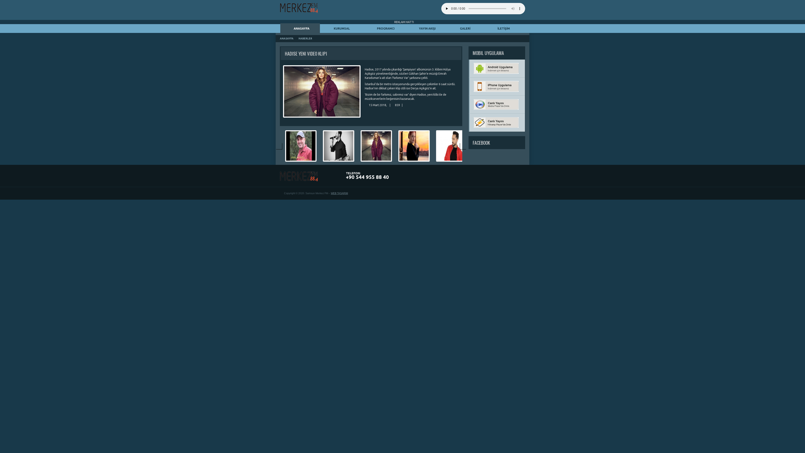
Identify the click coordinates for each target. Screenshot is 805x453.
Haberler (305, 38)
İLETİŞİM (503, 28)
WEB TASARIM (339, 193)
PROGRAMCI (385, 28)
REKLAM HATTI (404, 22)
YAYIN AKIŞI (427, 28)
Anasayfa (286, 38)
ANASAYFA (301, 28)
